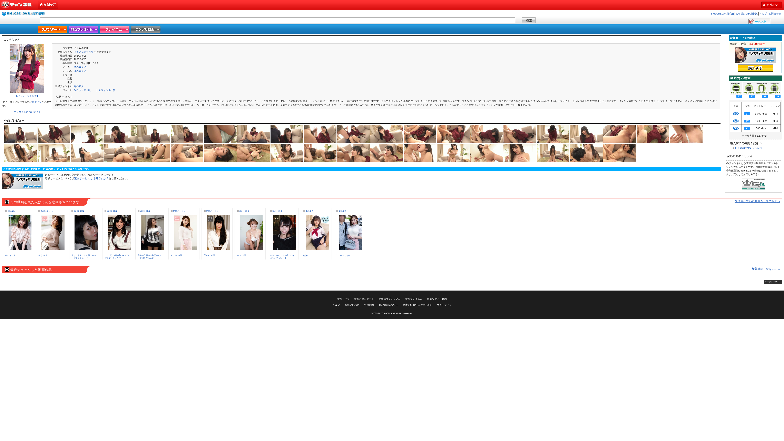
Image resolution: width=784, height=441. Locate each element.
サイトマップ (444, 304)
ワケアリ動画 (146, 29)
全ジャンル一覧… (108, 90)
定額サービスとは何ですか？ (91, 178)
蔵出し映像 (79, 211)
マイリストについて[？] (27, 112)
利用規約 (369, 304)
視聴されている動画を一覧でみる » (757, 201)
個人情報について (388, 304)
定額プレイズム (413, 298)
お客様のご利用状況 (747, 13)
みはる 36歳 (176, 255)
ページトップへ (772, 282)
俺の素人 (79, 86)
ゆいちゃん (10, 255)
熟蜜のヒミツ (47, 211)
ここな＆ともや (343, 255)
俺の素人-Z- (80, 67)
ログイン (37, 102)
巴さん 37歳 (209, 255)
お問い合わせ (352, 304)
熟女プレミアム (84, 29)
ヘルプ (763, 13)
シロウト (79, 90)
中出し (87, 90)
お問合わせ (775, 13)
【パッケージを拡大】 (27, 96)
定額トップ (343, 298)
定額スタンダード (364, 298)
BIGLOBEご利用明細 (722, 13)
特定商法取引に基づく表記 (417, 304)
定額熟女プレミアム (390, 298)
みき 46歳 (43, 255)
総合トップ (48, 4)
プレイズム (115, 29)
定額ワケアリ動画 (437, 298)
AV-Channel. (389, 313)
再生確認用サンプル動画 (748, 147)
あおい (306, 255)
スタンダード (53, 29)
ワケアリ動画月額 (83, 51)
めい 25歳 (241, 255)
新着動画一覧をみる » (766, 269)
